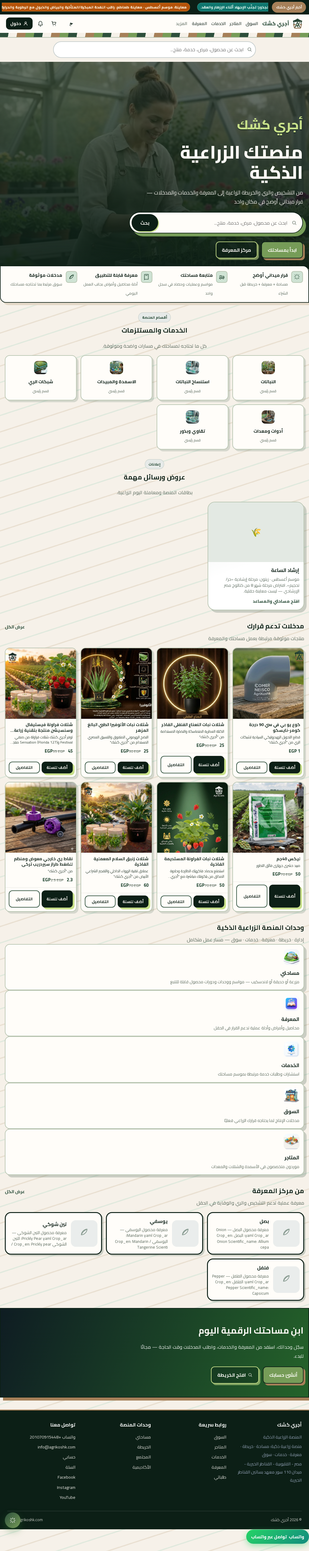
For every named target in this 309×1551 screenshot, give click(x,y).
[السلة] (54, 23)
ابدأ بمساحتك (282, 249)
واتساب (277, 1537)
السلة (70, 1467)
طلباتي (220, 1477)
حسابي (69, 1457)
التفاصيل (252, 767)
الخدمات (218, 23)
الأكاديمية (141, 1467)
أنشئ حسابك (283, 1374)
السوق (252, 23)
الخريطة (144, 1447)
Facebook (66, 1477)
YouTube (67, 1497)
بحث (144, 222)
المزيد (181, 23)
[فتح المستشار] (13, 1520)
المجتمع (143, 1457)
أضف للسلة (284, 767)
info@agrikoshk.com (56, 1447)
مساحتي (143, 1437)
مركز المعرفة (236, 249)
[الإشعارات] (40, 23)
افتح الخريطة (231, 1374)
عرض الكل (15, 627)
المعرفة (199, 23)
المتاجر (235, 23)
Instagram (66, 1487)
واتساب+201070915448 (52, 1437)
